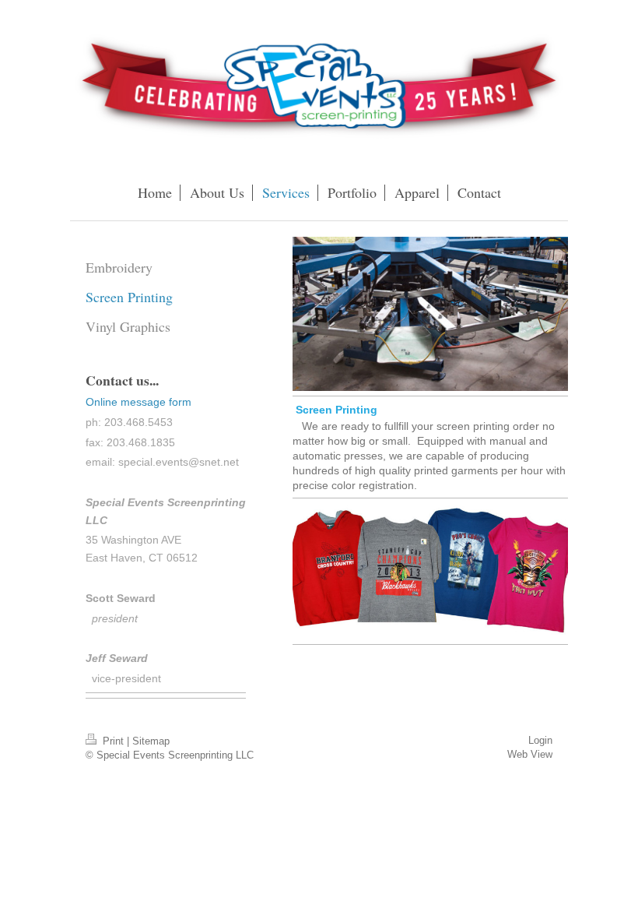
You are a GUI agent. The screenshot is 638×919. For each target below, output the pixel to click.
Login (540, 740)
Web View (529, 754)
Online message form (138, 402)
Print (113, 741)
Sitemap (151, 741)
